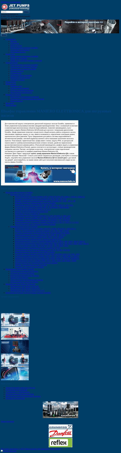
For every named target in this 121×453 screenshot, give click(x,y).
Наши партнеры (7, 421)
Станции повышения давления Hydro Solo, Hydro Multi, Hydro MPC (42, 233)
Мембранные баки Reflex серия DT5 (25, 288)
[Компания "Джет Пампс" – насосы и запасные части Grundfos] (15, 10)
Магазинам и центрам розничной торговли (23, 396)
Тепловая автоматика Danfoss (22, 273)
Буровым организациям (15, 398)
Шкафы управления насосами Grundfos (31, 265)
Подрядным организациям (16, 390)
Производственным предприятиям (20, 394)
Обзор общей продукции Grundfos (24, 56)
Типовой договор (17, 80)
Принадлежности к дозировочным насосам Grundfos (36, 263)
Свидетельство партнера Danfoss (23, 67)
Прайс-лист (10, 54)
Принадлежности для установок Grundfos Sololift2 (35, 224)
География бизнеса (18, 52)
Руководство (11, 82)
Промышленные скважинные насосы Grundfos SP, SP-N (37, 248)
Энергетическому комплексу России (20, 388)
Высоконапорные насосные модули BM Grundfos (35, 252)
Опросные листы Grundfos (21, 75)
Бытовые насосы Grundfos (20, 194)
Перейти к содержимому (11, 2)
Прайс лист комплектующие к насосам (26, 60)
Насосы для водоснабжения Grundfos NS (31, 212)
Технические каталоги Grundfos (23, 69)
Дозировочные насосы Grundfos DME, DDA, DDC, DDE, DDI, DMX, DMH (45, 261)
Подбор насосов (16, 71)
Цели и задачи (16, 46)
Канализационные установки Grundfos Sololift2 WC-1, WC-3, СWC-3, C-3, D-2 (46, 222)
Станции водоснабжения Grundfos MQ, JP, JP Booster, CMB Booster (42, 207)
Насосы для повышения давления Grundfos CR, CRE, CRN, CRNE (42, 231)
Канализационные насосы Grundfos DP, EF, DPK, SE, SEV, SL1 (40, 235)
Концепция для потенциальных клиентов (27, 99)
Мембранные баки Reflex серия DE (24, 286)
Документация (11, 63)
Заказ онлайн (11, 105)
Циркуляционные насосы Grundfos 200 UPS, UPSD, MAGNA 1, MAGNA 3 (45, 229)
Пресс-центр (11, 84)
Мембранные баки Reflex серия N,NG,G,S (27, 290)
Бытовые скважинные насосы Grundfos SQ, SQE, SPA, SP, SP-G (41, 199)
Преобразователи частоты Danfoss (24, 282)
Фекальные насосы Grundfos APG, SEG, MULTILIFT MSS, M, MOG (42, 218)
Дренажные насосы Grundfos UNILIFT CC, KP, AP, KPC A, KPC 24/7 (43, 216)
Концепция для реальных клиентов (24, 97)
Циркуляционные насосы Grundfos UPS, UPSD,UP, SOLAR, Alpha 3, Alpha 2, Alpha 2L (50, 197)
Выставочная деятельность (21, 92)
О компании (11, 39)
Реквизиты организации (20, 78)
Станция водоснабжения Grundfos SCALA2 (32, 209)
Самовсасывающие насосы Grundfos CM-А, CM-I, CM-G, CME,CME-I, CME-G (47, 256)
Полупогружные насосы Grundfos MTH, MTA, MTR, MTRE (39, 237)
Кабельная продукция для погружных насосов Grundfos (28, 293)
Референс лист (16, 86)
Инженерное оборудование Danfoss (20, 269)
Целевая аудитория (13, 95)
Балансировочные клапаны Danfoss (24, 276)
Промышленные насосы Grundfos (23, 226)
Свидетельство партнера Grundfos (24, 65)
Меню (4, 35)
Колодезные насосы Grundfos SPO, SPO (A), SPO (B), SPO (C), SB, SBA (44, 205)
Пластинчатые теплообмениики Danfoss (26, 280)
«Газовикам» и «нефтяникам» (18, 392)
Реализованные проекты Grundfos (24, 48)
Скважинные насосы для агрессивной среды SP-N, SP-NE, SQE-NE (42, 250)
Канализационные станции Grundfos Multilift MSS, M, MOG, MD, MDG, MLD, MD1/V (50, 241)
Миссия (13, 41)
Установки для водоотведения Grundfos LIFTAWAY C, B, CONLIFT (42, 220)
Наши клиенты (16, 101)
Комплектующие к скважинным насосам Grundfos (35, 203)
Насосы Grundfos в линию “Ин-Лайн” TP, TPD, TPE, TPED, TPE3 (41, 246)
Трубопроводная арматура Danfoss (24, 271)
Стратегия (14, 43)
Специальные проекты (19, 88)
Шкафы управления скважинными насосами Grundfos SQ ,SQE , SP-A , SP (45, 201)
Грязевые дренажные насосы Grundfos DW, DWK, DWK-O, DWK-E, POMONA (47, 258)
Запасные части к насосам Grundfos (29, 267)
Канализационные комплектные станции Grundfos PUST (38, 239)
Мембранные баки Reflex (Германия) (20, 284)
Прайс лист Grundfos (18, 58)
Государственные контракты (21, 90)
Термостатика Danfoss (19, 278)
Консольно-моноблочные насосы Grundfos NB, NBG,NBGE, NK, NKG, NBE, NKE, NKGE (52, 244)
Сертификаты (16, 73)
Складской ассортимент (20, 50)
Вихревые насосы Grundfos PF (27, 214)
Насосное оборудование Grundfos (19, 192)
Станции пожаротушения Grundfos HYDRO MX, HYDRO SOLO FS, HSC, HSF (47, 254)
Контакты (10, 103)
